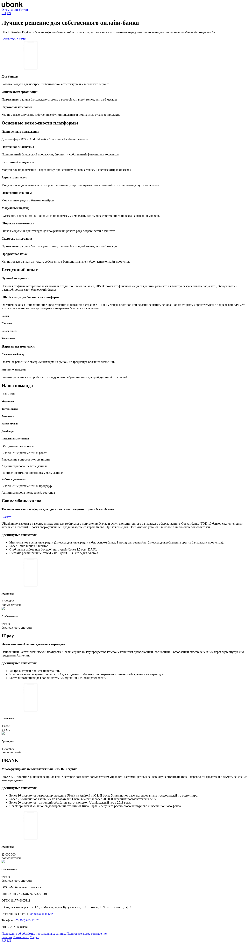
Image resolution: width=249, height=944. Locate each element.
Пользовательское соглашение (87, 933)
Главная (7, 937)
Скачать (7, 517)
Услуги (23, 9)
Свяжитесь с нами (14, 39)
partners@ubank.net (41, 913)
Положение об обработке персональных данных (34, 933)
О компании (10, 9)
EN (9, 13)
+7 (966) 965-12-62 (26, 920)
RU (4, 13)
